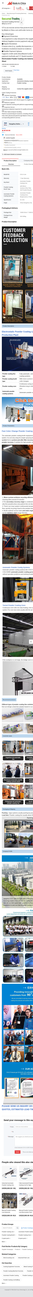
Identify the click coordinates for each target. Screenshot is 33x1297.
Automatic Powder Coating (11, 1275)
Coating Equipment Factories (11, 1266)
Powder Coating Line (8, 1232)
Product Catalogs (28, 1228)
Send (17, 1152)
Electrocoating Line (8, 1258)
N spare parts (22, 1238)
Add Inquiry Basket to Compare (13, 154)
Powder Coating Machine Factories (13, 1271)
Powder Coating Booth (8, 1235)
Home (3, 13)
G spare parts (6, 1238)
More (3, 1283)
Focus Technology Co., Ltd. (23, 1289)
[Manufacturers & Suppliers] (16, 3)
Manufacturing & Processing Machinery (16, 13)
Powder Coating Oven (25, 1235)
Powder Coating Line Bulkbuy (11, 1280)
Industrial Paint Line (23, 1258)
